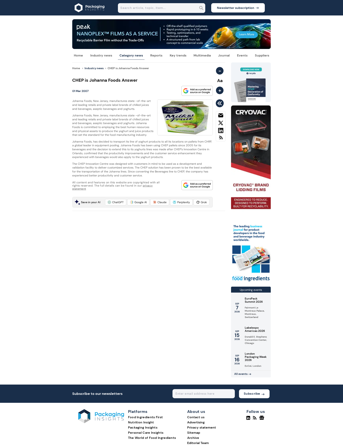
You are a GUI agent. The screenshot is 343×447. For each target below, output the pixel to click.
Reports (156, 55)
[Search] (201, 8)
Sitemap (193, 433)
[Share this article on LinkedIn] (220, 131)
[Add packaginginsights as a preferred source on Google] (197, 91)
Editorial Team (198, 443)
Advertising (196, 422)
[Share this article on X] (220, 123)
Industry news (101, 55)
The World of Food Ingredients (152, 438)
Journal (224, 55)
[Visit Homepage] (89, 14)
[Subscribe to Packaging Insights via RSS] (220, 139)
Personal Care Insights (146, 433)
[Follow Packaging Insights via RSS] (255, 419)
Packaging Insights (142, 427)
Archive (193, 438)
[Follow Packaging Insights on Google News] (262, 419)
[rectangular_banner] (251, 282)
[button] (115, 202)
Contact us (195, 417)
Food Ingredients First (145, 417)
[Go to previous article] (220, 103)
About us (196, 412)
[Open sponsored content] (171, 48)
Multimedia (202, 55)
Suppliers (262, 55)
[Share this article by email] (220, 116)
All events (241, 373)
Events (242, 55)
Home (78, 55)
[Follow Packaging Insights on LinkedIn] (248, 419)
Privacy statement (201, 427)
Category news (131, 55)
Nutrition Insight (141, 422)
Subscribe (252, 393)
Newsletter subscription (235, 8)
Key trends (178, 55)
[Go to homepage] (101, 422)
